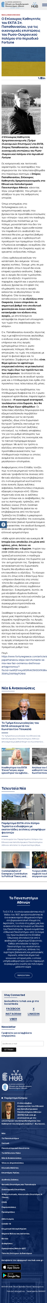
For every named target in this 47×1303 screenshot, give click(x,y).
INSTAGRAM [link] (13, 1014)
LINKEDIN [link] (34, 1014)
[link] (3, 524)
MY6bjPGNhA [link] (18, 673)
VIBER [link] (13, 1019)
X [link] (33, 1008)
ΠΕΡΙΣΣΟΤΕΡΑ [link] (23, 975)
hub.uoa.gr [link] (37, 1260)
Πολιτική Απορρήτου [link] (16, 1291)
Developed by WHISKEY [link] (36, 1291)
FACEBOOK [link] (13, 1008)
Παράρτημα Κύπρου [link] (15, 1097)
